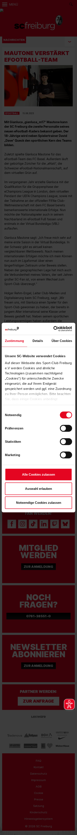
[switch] (66, 428)
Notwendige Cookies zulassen (38, 502)
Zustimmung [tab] (14, 341)
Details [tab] (38, 341)
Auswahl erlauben (38, 488)
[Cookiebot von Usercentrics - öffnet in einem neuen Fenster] (54, 329)
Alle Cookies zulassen (38, 474)
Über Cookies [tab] (62, 341)
